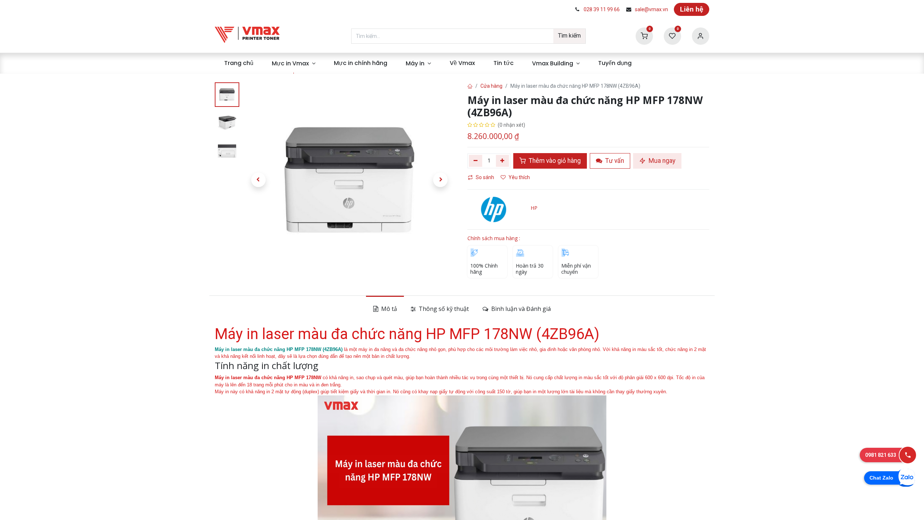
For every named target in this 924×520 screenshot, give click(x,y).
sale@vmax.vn (651, 9)
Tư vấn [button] (614, 160)
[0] (644, 35)
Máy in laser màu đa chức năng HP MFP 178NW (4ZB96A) (279, 349)
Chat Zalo (881, 478)
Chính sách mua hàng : (493, 238)
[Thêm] (502, 160)
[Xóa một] (475, 160)
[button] (258, 180)
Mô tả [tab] (388, 309)
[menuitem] (238, 63)
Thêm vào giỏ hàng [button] (554, 160)
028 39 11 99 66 (602, 9)
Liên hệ (691, 9)
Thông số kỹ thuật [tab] (443, 309)
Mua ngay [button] (661, 160)
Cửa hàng (491, 86)
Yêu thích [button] (520, 177)
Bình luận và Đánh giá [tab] (520, 309)
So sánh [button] (485, 177)
